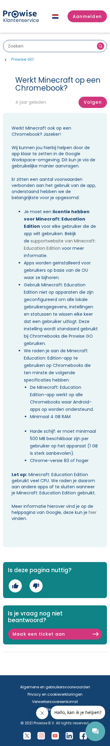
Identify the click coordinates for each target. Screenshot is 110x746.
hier (93, 512)
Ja (15, 585)
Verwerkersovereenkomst (55, 701)
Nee (35, 585)
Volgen (93, 102)
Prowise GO (22, 59)
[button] (87, 16)
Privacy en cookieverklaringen (55, 694)
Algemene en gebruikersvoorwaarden (55, 687)
